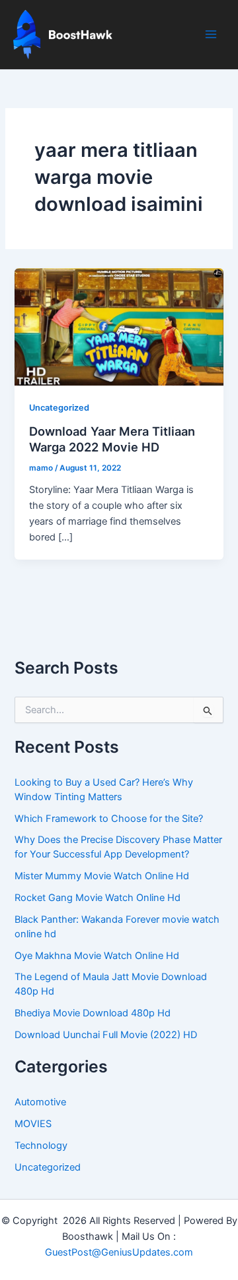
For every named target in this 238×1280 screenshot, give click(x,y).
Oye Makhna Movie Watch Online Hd (97, 956)
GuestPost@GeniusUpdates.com (119, 1252)
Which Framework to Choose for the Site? (109, 819)
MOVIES (33, 1124)
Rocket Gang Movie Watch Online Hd (97, 898)
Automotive (40, 1102)
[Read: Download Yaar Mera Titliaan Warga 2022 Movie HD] (119, 326)
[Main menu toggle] (211, 34)
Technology (41, 1145)
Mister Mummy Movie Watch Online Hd (102, 876)
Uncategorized (59, 408)
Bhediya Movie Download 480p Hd (93, 1013)
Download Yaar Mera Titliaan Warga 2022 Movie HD (112, 439)
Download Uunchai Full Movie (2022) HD (106, 1035)
